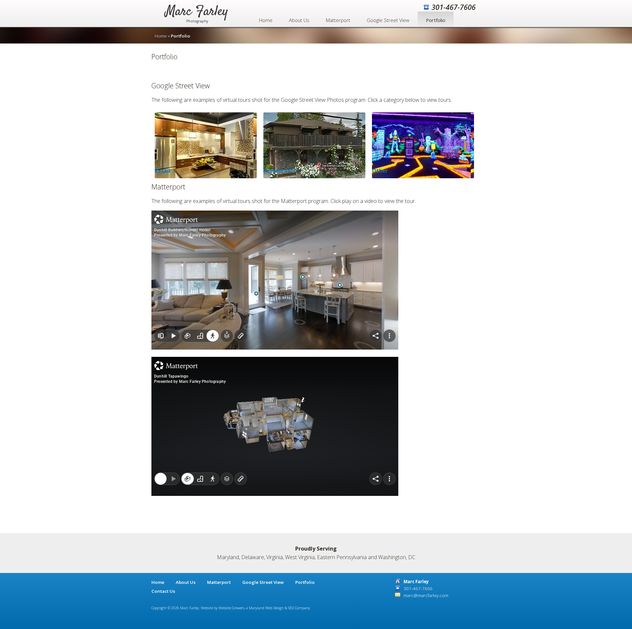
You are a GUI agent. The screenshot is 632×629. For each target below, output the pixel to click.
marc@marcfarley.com (426, 595)
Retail (163, 170)
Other (380, 170)
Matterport (338, 20)
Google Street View (388, 20)
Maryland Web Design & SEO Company (279, 608)
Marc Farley (197, 15)
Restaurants (279, 170)
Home (266, 20)
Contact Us (163, 591)
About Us (299, 20)
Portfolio (435, 20)
